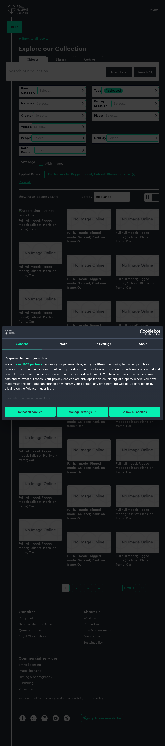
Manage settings (80, 411)
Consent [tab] (22, 343)
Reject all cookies (30, 411)
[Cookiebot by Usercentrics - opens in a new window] (142, 332)
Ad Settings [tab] (102, 343)
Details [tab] (62, 343)
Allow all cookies (135, 411)
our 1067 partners (29, 364)
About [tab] (143, 343)
